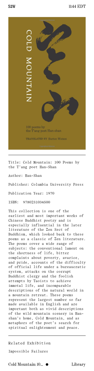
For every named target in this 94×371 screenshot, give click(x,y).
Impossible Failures (28, 351)
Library (79, 364)
